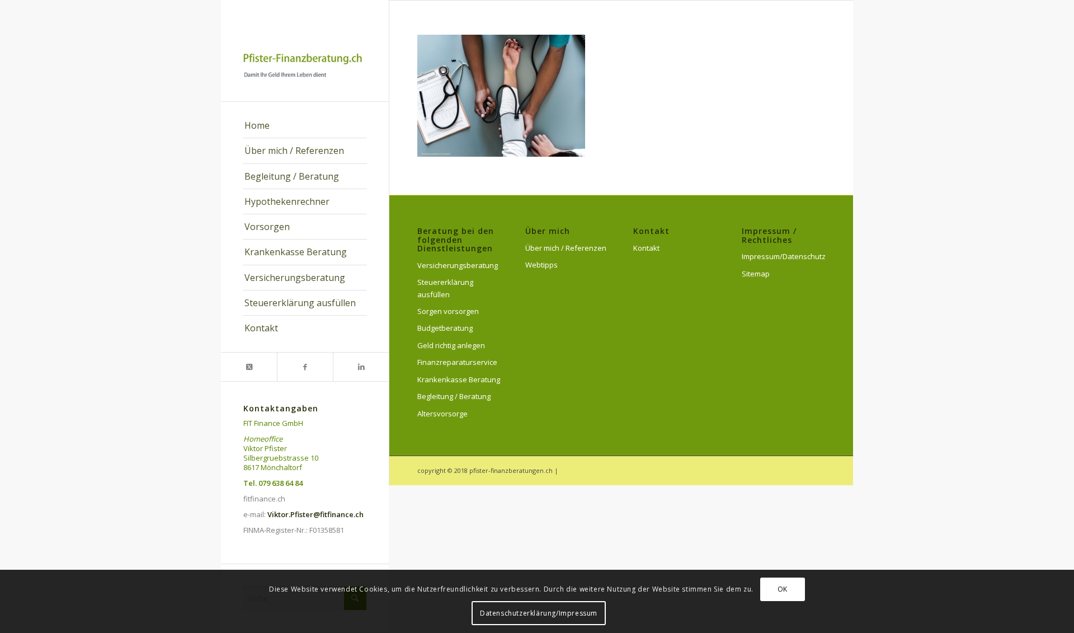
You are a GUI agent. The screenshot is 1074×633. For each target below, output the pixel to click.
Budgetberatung (445, 328)
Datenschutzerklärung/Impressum (538, 613)
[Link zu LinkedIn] (361, 367)
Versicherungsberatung (457, 265)
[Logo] (304, 50)
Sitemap (756, 274)
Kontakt (646, 248)
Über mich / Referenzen (565, 248)
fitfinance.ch (264, 499)
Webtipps (541, 265)
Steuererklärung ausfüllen (445, 288)
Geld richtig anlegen (451, 345)
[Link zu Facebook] (305, 367)
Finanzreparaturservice (457, 362)
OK (783, 589)
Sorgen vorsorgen (448, 311)
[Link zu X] (249, 367)
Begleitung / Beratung (454, 396)
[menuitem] (305, 125)
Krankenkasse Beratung (458, 379)
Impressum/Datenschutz (783, 256)
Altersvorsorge (442, 414)
